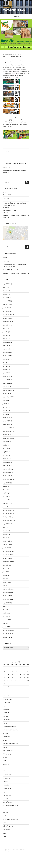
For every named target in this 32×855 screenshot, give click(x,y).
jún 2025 (5, 332)
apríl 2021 (5, 496)
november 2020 (7, 513)
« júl (8, 687)
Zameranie (6, 764)
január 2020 (6, 548)
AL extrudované (7, 699)
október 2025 (7, 318)
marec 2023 (6, 417)
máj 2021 (5, 493)
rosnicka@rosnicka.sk (9, 73)
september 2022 (8, 438)
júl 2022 (5, 445)
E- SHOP (5, 723)
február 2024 (7, 380)
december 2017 (7, 630)
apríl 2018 (6, 616)
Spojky (5, 757)
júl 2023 (5, 404)
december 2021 (7, 469)
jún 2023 (5, 407)
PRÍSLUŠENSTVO (8, 750)
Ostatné (5, 747)
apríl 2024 (6, 373)
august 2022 (6, 441)
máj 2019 (5, 575)
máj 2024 (5, 369)
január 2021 (6, 507)
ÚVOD (4, 761)
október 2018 (7, 596)
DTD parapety (7, 719)
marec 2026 (6, 301)
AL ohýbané (6, 702)
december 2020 (7, 510)
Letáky (5, 740)
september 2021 (8, 479)
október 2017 (7, 637)
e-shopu (13, 75)
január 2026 (6, 308)
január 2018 (6, 627)
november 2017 (7, 633)
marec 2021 (6, 500)
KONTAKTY (6, 737)
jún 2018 (5, 609)
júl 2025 (5, 328)
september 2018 (8, 599)
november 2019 (7, 555)
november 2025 (7, 314)
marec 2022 (6, 458)
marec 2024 (6, 376)
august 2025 (6, 325)
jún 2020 (5, 531)
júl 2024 (5, 362)
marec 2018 (6, 620)
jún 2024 (5, 366)
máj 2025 (5, 335)
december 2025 (7, 311)
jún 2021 (5, 489)
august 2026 (6, 284)
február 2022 (6, 462)
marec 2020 (6, 541)
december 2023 (7, 387)
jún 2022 (5, 448)
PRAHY (5, 193)
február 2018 (6, 623)
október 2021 (7, 476)
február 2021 (6, 503)
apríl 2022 (6, 455)
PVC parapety (7, 754)
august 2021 (6, 483)
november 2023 (7, 390)
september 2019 (8, 561)
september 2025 (8, 321)
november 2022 (7, 431)
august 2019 (6, 565)
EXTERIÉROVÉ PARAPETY (10, 726)
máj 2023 (5, 411)
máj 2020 (5, 534)
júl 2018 (5, 606)
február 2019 (6, 585)
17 (4, 677)
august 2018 (6, 603)
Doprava (5, 716)
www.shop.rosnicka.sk (14, 65)
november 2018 (7, 592)
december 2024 (7, 349)
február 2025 (7, 342)
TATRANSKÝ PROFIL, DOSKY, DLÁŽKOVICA (16, 215)
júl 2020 (5, 527)
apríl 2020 (6, 537)
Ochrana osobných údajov (10, 743)
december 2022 (7, 428)
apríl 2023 (6, 414)
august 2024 (6, 359)
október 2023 (7, 393)
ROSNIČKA (6, 198)
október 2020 (7, 517)
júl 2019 (5, 568)
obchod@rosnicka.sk (21, 71)
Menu (17, 16)
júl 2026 (5, 287)
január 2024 (6, 383)
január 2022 (6, 465)
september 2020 (8, 520)
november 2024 (7, 352)
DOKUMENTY (7, 713)
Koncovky (5, 733)
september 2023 (8, 397)
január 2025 (6, 345)
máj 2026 (5, 294)
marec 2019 (6, 582)
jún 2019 (5, 572)
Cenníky (5, 706)
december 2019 (7, 551)
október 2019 (7, 558)
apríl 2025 (6, 338)
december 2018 (7, 589)
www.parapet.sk (14, 10)
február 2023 (7, 421)
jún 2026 (5, 291)
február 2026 (7, 304)
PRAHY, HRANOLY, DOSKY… (11, 210)
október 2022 (7, 435)
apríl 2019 (6, 579)
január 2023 (6, 424)
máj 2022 (5, 452)
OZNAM (7, 151)
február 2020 (7, 544)
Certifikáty (6, 709)
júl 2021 (5, 486)
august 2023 (6, 400)
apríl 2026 (6, 297)
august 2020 (6, 524)
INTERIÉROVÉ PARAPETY (10, 730)
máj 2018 (5, 613)
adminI (19, 54)
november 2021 (7, 472)
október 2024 (7, 356)
